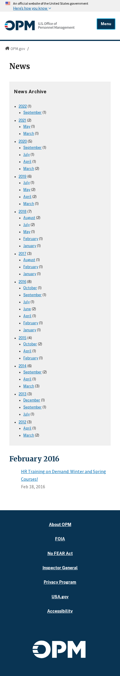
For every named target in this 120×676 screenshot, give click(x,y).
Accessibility (60, 610)
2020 (23, 141)
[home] (40, 29)
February (30, 239)
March (28, 134)
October (30, 288)
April (27, 162)
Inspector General (60, 567)
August (29, 218)
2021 (22, 120)
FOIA (60, 538)
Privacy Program (60, 582)
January (29, 246)
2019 (23, 177)
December (31, 400)
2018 (23, 212)
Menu (106, 24)
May (26, 127)
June (27, 309)
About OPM (60, 524)
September (32, 113)
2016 (22, 282)
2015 (23, 338)
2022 (23, 106)
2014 (23, 366)
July (26, 155)
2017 (22, 254)
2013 (23, 394)
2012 (22, 422)
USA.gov (60, 596)
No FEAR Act (60, 553)
